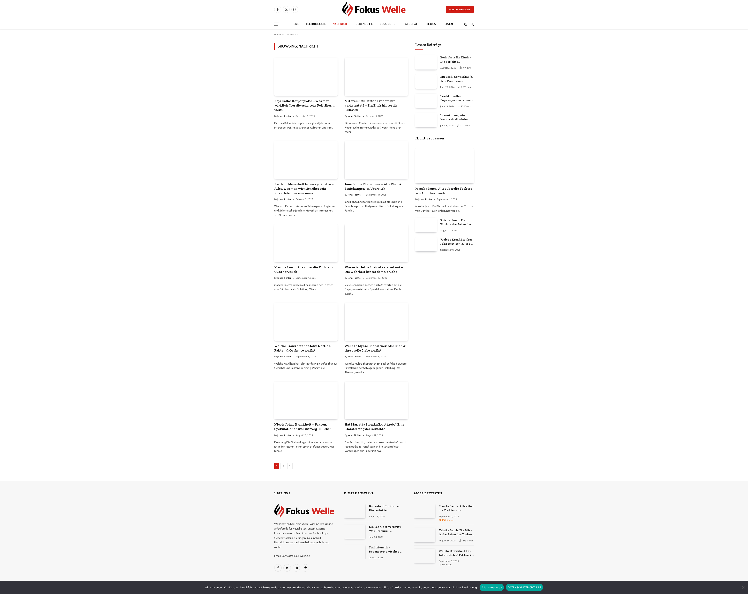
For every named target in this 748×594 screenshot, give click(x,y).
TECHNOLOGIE (315, 24)
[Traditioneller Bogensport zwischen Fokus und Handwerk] (426, 101)
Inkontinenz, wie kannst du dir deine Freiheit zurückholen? (456, 118)
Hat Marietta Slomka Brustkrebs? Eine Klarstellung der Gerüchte (374, 426)
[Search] (472, 24)
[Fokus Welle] (374, 9)
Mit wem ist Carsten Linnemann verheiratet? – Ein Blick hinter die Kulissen (371, 105)
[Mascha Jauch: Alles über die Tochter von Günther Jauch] (306, 243)
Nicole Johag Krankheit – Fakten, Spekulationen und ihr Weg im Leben (303, 426)
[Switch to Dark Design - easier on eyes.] (465, 24)
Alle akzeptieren (492, 587)
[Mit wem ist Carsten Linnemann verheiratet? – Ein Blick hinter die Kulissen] (376, 76)
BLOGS (431, 24)
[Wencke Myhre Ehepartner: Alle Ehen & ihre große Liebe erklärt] (376, 321)
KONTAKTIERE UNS (459, 9)
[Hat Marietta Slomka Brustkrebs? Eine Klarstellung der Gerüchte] (376, 400)
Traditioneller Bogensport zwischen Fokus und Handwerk (455, 98)
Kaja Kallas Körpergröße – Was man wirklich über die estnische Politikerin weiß (304, 105)
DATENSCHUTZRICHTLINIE (524, 587)
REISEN (448, 24)
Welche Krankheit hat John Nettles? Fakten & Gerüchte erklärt (303, 348)
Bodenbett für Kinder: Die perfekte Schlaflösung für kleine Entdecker (456, 60)
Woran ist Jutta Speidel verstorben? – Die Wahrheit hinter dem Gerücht (374, 269)
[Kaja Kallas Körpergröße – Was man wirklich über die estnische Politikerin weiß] (306, 76)
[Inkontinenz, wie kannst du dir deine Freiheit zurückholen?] (426, 120)
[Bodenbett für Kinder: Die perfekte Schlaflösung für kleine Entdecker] (426, 62)
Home (277, 34)
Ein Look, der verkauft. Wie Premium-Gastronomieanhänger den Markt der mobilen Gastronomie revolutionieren (456, 79)
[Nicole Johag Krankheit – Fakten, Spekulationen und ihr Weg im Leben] (306, 400)
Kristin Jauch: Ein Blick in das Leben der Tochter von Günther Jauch (455, 223)
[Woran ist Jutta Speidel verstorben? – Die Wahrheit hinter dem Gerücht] (376, 243)
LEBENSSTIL (364, 24)
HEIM (295, 24)
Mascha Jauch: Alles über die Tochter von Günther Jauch (306, 269)
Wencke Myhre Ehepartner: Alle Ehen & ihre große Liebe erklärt (375, 348)
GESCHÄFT (412, 24)
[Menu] (276, 24)
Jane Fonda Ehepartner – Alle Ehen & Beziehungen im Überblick (373, 186)
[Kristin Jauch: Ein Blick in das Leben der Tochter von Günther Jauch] (426, 225)
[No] (743, 587)
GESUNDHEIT (389, 24)
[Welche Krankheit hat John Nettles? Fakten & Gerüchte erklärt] (306, 321)
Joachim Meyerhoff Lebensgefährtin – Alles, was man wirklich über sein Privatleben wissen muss (304, 188)
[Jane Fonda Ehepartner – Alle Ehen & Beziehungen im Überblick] (376, 160)
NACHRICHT (341, 24)
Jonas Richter (284, 116)
